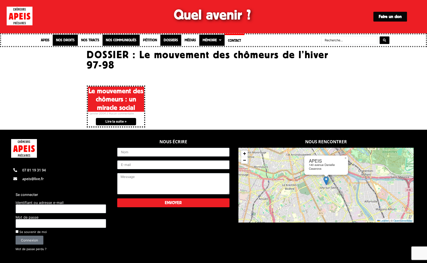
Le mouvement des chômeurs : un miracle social (116, 99)
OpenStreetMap (403, 220)
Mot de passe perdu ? (31, 249)
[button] (326, 180)
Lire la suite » (116, 121)
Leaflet (384, 220)
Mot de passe (27, 217)
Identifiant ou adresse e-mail (40, 202)
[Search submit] (384, 40)
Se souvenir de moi (32, 232)
